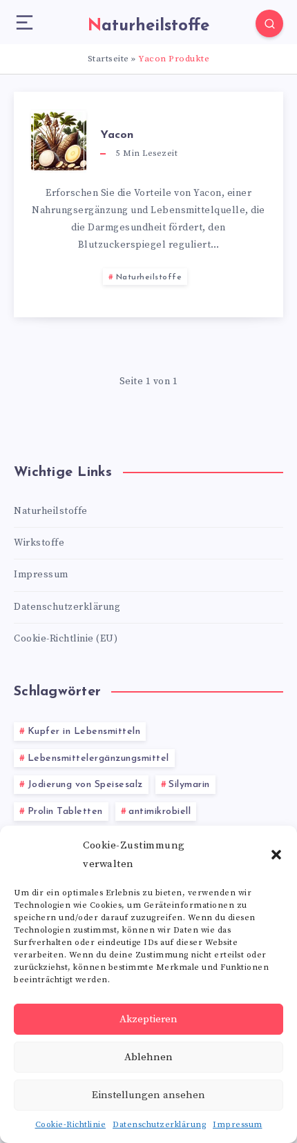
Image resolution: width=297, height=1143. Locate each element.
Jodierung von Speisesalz (85, 784)
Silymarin (189, 784)
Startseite (108, 58)
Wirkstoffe (39, 543)
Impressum (237, 1125)
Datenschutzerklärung (159, 1125)
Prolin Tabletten (65, 811)
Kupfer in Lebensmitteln (84, 731)
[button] (276, 855)
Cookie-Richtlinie (70, 1125)
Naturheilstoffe (149, 277)
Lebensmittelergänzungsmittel (98, 758)
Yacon (116, 135)
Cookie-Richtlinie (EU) (65, 639)
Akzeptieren (148, 1019)
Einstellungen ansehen (148, 1095)
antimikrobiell (159, 811)
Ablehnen (148, 1057)
